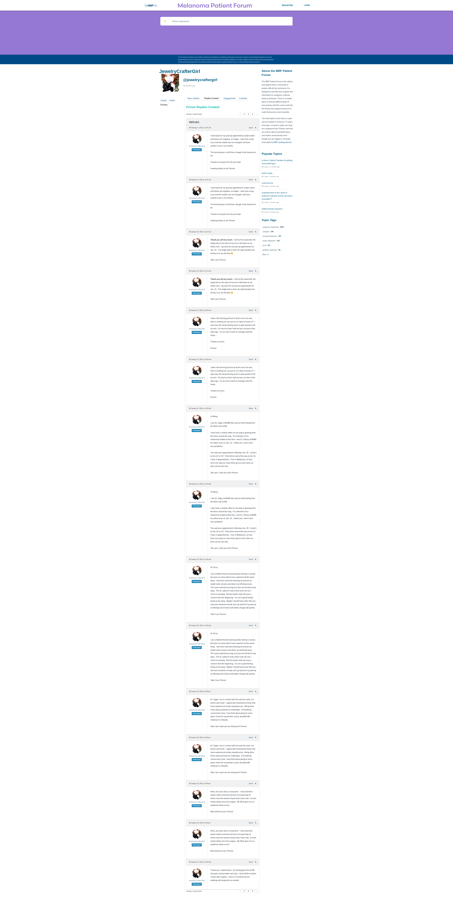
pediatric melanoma (271, 250)
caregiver (268, 232)
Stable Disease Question (272, 209)
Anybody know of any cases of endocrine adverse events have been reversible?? (277, 196)
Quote (251, 128)
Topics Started (193, 98)
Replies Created (211, 98)
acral (266, 245)
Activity (164, 101)
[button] (287, 5)
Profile (172, 101)
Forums (163, 105)
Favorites (243, 98)
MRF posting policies (283, 142)
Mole (265, 254)
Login (307, 5)
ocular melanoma (271, 241)
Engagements (229, 98)
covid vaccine (267, 183)
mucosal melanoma (271, 236)
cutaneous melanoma (273, 227)
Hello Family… (268, 173)
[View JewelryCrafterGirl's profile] (196, 143)
